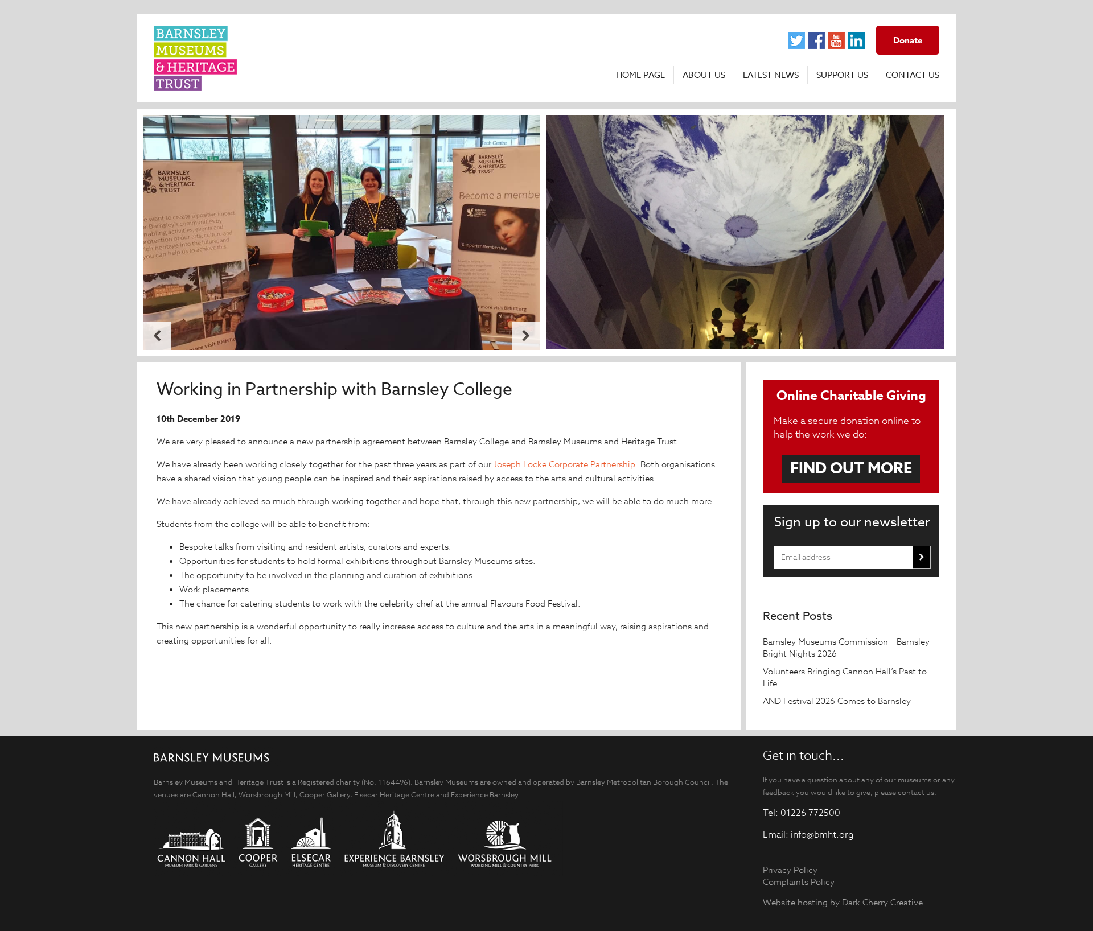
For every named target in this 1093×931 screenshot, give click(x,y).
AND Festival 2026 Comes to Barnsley (838, 701)
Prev (157, 336)
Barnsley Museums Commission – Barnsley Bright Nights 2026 (846, 648)
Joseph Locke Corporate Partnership (564, 464)
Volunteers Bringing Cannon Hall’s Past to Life (845, 677)
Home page (640, 75)
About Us (704, 75)
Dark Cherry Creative (882, 902)
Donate (907, 40)
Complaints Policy (799, 882)
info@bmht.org (822, 835)
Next (526, 336)
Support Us (842, 75)
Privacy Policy (790, 870)
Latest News (771, 75)
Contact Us (912, 75)
